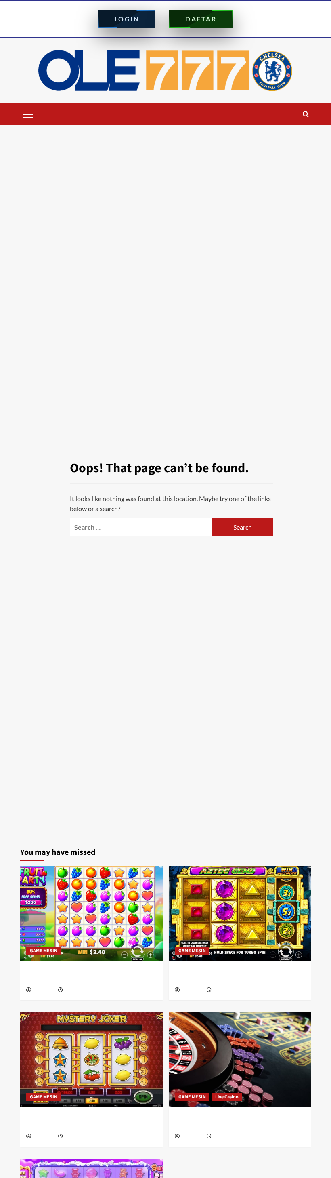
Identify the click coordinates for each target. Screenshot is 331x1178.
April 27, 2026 (78, 1136)
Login (127, 19)
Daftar (200, 19)
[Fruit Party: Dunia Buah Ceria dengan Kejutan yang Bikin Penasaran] (91, 913)
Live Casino (227, 1097)
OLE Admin (44, 990)
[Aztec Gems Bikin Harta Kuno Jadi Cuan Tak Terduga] (240, 913)
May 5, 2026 (225, 990)
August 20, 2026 (80, 990)
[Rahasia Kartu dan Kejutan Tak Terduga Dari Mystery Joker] (91, 1059)
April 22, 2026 (226, 1136)
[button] (28, 113)
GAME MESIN (43, 950)
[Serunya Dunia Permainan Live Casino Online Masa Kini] (240, 1059)
